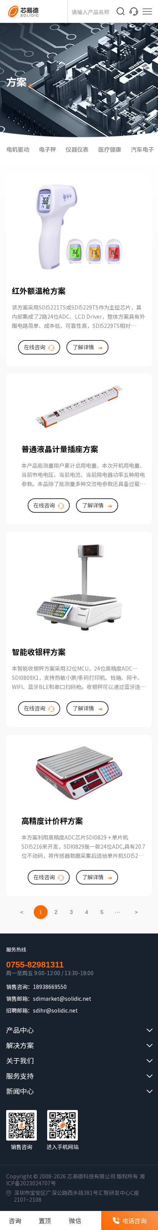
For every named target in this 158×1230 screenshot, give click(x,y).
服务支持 (20, 1076)
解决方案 (20, 1045)
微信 (75, 1220)
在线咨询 (34, 347)
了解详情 (83, 347)
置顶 (45, 1220)
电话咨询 (134, 1220)
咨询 (15, 1220)
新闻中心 (20, 1091)
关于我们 (20, 1060)
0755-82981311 (35, 965)
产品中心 (20, 1030)
